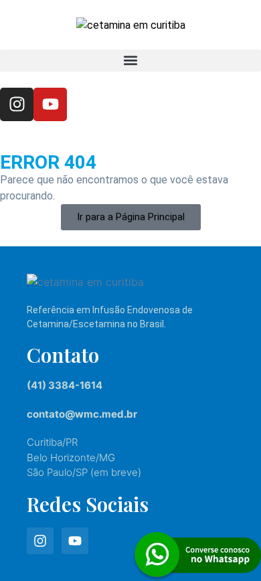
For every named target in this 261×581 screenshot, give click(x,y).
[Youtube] (50, 104)
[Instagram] (16, 104)
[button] (130, 61)
